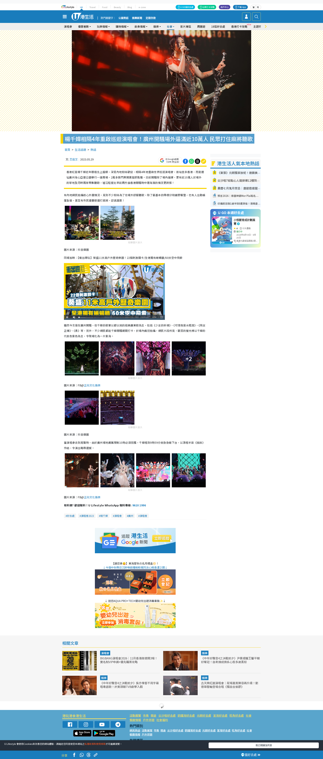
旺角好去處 (236, 715)
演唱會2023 (87, 516)
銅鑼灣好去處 (186, 715)
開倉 (153, 715)
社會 (249, 715)
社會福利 (162, 720)
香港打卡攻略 (239, 26)
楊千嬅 (104, 516)
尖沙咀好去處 (167, 715)
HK (81, 7)
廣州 (130, 516)
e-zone (142, 7)
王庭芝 (74, 159)
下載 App (242, 7)
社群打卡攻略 (208, 7)
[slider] (114, 317)
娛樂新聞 (137, 18)
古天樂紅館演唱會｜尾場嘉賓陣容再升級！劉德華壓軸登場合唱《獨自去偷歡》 (229, 685)
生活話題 (80, 149)
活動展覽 (135, 715)
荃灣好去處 (220, 715)
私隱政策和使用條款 (95, 744)
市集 (146, 715)
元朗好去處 (204, 715)
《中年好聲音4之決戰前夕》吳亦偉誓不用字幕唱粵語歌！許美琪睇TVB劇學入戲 (129, 685)
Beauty (117, 7)
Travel (92, 7)
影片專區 (185, 26)
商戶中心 (225, 7)
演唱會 (68, 26)
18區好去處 (218, 26)
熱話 (93, 149)
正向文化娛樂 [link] (92, 385)
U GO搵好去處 (186, 7)
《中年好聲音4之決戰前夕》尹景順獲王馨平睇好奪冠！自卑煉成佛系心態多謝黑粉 (230, 660)
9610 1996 (139, 505)
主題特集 (258, 26)
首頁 (67, 149)
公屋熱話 (123, 18)
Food (104, 7)
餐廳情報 (135, 720)
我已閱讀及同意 (264, 745)
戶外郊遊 (148, 720)
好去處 (71, 516)
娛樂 (204, 653)
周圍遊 (201, 26)
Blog (130, 7)
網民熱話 (135, 730)
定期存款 (151, 18)
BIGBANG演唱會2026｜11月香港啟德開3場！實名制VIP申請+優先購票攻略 (128, 660)
